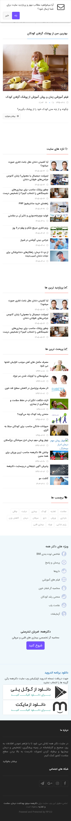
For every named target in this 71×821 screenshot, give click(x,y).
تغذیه (53, 511)
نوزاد (50, 524)
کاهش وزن (14, 518)
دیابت (24, 511)
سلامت (63, 511)
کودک (43, 511)
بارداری (63, 518)
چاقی (15, 511)
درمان (25, 518)
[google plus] (50, 783)
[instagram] (57, 783)
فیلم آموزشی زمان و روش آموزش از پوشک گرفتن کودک (37, 97)
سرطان (36, 518)
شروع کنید (35, 645)
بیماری (34, 511)
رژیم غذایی (61, 524)
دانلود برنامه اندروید (56, 672)
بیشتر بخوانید (10, 116)
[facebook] (65, 783)
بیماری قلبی (38, 524)
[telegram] (42, 783)
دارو (44, 518)
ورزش (53, 518)
